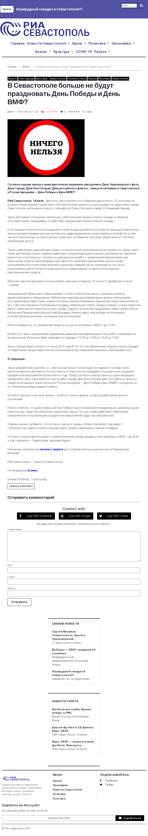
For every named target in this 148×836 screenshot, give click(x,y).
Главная (12, 66)
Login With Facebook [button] (39, 515)
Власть (26, 66)
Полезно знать (77, 78)
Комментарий (15, 529)
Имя (11, 565)
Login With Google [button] (79, 515)
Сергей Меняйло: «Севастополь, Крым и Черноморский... (68, 635)
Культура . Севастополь (51, 78)
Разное (92, 78)
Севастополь (120, 78)
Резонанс (104, 78)
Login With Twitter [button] (117, 515)
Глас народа (26, 78)
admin (11, 111)
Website (11, 588)
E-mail (11, 577)
